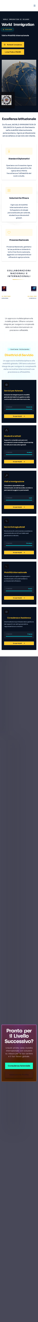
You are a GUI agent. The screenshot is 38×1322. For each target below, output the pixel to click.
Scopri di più (17, 416)
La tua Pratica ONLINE (13, 52)
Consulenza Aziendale (19, 1066)
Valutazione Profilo (19, 1074)
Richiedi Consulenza (14, 45)
